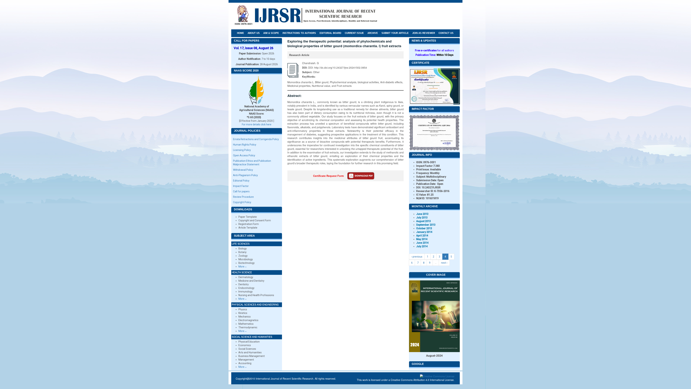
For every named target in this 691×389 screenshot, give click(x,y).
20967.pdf (360, 175)
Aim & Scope (271, 33)
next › (444, 262)
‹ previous (416, 256)
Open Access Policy (244, 155)
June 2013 (422, 214)
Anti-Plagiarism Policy (245, 175)
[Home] (305, 16)
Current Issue (354, 33)
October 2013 (424, 228)
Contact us (446, 33)
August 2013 (423, 221)
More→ (242, 266)
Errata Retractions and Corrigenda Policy (256, 139)
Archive (372, 33)
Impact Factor (241, 186)
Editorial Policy (241, 180)
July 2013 (422, 217)
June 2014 (422, 242)
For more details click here (256, 124)
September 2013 (425, 224)
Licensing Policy (242, 150)
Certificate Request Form (328, 176)
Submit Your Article (395, 33)
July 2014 (422, 246)
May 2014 (421, 239)
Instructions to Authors (299, 33)
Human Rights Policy (244, 144)
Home (240, 33)
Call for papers (241, 191)
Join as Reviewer (423, 33)
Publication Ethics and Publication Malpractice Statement (252, 162)
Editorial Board (330, 33)
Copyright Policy (242, 202)
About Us (254, 33)
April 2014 (422, 235)
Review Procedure (243, 196)
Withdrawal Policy (243, 169)
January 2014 (424, 232)
